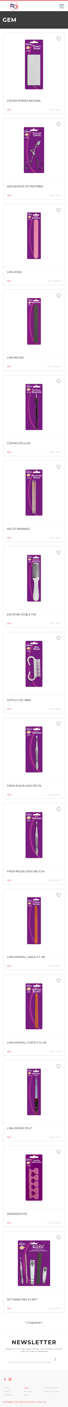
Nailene (28, 1391)
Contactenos (50, 1388)
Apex (6, 1388)
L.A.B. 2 (7, 1391)
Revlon (8, 1395)
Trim (26, 1395)
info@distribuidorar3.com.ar (24, 1402)
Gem (26, 1388)
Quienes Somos (51, 1391)
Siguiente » (36, 1322)
